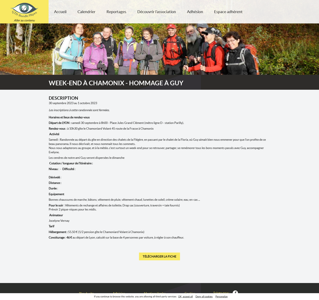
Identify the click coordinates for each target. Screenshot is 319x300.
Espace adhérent (228, 12)
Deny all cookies (204, 296)
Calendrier (86, 12)
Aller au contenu (24, 20)
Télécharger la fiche (159, 256)
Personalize (221, 296)
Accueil (60, 12)
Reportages (116, 12)
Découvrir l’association (156, 12)
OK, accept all (185, 296)
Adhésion (195, 12)
